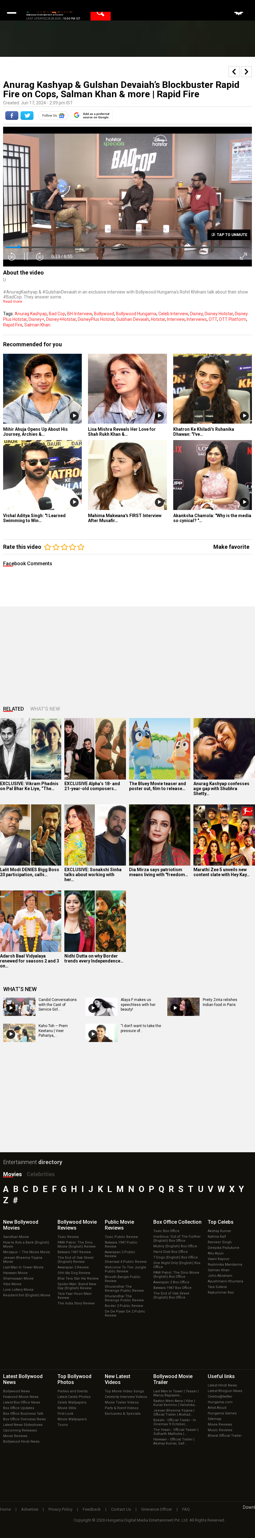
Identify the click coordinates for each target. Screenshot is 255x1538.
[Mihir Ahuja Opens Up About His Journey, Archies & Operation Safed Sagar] (42, 389)
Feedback (92, 1509)
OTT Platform (232, 319)
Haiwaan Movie (15, 1273)
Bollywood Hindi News (21, 1442)
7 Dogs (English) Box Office (175, 1257)
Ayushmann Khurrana (225, 1281)
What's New (45, 709)
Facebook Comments (27, 564)
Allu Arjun (216, 1253)
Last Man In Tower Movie (23, 1267)
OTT (213, 319)
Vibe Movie (12, 1284)
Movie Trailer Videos (122, 1402)
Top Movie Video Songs (124, 1391)
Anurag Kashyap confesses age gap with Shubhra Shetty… (221, 788)
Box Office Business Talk (23, 1414)
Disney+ (36, 319)
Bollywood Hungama (136, 313)
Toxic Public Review (121, 1237)
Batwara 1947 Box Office (172, 1288)
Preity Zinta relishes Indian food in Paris (220, 1002)
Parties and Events (73, 1391)
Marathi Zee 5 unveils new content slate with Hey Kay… (221, 872)
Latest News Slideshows (23, 1425)
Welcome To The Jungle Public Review (125, 1269)
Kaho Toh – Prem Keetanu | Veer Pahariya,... (53, 1031)
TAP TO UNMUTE (231, 235)
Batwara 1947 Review (74, 1252)
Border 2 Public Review (124, 1306)
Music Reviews (220, 1430)
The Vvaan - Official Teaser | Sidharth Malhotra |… (175, 1432)
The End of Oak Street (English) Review (75, 1260)
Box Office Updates (18, 1408)
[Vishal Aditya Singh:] (42, 475)
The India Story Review (76, 1303)
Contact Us (121, 1509)
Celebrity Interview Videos (126, 1397)
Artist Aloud (217, 1408)
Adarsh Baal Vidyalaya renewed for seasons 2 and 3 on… (29, 960)
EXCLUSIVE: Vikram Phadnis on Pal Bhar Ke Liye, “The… (29, 786)
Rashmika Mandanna (225, 1265)
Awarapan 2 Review (73, 1267)
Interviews (197, 319)
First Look (65, 1414)
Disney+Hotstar (61, 319)
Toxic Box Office (166, 1231)
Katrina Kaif (217, 1237)
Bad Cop (57, 313)
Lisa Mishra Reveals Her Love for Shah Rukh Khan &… (122, 432)
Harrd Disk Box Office (170, 1252)
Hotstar (158, 319)
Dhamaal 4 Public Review (125, 1262)
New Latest (117, 1379)
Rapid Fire (12, 324)
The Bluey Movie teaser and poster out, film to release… (157, 786)
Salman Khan (37, 324)
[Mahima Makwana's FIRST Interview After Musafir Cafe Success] (127, 475)
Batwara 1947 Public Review (121, 1244)
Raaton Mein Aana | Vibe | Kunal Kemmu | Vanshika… (175, 1403)
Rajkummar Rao (221, 1292)
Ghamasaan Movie (18, 1278)
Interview (176, 319)
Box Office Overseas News (24, 1419)
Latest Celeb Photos (74, 1397)
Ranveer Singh (220, 1242)
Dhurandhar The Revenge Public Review (124, 1289)
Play (74, 416)
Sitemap (214, 1419)
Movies (12, 1174)
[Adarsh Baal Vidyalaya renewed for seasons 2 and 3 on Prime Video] (30, 921)
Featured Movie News (21, 1397)
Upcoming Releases (20, 1430)
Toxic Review (68, 1237)
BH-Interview (79, 313)
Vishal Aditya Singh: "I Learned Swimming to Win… (34, 518)
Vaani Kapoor (219, 1259)
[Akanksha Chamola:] (212, 475)
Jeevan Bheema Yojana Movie (22, 1260)
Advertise (29, 1509)
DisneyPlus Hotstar (96, 319)
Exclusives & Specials (123, 1414)
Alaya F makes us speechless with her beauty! (138, 1005)
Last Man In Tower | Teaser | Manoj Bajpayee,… (176, 1393)
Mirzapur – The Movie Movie (26, 1252)
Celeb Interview (173, 313)
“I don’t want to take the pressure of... (141, 1028)
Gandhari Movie (16, 1237)
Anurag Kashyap (31, 313)
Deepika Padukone (223, 1248)
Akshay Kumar (219, 1231)
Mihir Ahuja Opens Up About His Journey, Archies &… (35, 432)
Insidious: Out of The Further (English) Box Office (177, 1239)
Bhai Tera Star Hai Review (78, 1278)
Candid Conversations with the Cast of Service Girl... (58, 1005)
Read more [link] (12, 301)
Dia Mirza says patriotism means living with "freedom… (158, 872)
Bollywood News (16, 1391)
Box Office (177, 1222)
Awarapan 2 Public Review (120, 1254)
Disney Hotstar (219, 313)
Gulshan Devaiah (132, 319)
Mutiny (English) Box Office (175, 1246)
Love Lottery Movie (18, 1290)
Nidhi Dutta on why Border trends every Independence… (93, 958)
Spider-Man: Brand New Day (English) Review (77, 1286)
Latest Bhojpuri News (225, 1391)
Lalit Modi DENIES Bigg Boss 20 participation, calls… (29, 872)
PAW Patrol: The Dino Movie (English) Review (76, 1244)
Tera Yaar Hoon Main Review (75, 1296)
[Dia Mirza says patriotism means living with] (159, 835)
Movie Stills (67, 1408)
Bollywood (104, 313)
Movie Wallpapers (72, 1419)
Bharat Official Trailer (225, 1436)
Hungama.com (220, 1402)
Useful (221, 1376)
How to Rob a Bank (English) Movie (26, 1244)
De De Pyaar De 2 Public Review (125, 1313)
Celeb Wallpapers (72, 1402)
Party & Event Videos (121, 1408)
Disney (196, 313)
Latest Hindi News (222, 1385)
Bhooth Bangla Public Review (123, 1279)
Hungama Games (222, 1413)
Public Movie (119, 1225)
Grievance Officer (156, 1509)
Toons (63, 1425)
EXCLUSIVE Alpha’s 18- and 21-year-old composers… (92, 786)
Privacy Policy (60, 1509)
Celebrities (41, 1174)
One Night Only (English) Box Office (176, 1265)
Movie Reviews (15, 1436)
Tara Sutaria (217, 1287)
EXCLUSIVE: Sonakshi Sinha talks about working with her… (93, 874)
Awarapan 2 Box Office (171, 1282)
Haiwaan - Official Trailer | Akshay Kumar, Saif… (173, 1441)
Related (13, 709)
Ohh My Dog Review (74, 1273)
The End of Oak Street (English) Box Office (171, 1295)
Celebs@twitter (220, 1397)
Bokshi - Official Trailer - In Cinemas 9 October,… (174, 1422)
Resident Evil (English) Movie (26, 1295)
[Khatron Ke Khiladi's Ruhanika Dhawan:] (212, 389)
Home (5, 1509)
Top (221, 1222)
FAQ (186, 1509)
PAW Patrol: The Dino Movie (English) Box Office (176, 1275)
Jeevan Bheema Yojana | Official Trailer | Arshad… (173, 1412)
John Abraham (220, 1276)
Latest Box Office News (21, 1402)
